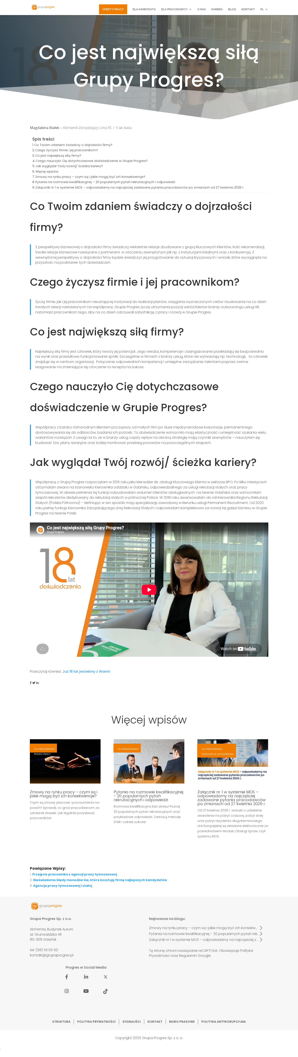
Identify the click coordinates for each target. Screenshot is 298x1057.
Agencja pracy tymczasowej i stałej (62, 885)
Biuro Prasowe (182, 1021)
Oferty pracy (113, 9)
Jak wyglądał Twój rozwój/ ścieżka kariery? (69, 166)
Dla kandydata (144, 9)
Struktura (61, 1021)
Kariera (217, 9)
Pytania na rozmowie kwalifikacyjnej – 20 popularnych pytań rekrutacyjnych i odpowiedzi (105, 182)
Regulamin (188, 955)
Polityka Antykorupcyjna (223, 1021)
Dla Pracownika (44, 749)
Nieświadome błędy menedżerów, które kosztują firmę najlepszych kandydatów (100, 880)
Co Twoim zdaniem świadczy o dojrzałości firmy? (73, 145)
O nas (201, 9)
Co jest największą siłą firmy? (58, 155)
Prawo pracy (42, 754)
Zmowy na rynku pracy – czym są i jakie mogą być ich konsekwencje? (90, 177)
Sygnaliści (131, 1021)
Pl (262, 9)
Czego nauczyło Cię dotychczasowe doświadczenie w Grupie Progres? (91, 161)
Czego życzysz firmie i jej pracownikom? (66, 150)
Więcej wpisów (46, 171)
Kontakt (248, 9)
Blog (232, 9)
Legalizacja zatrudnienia (218, 754)
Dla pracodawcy (174, 9)
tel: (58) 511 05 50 (44, 949)
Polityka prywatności (96, 1021)
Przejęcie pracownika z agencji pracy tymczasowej (74, 874)
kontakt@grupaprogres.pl (52, 955)
